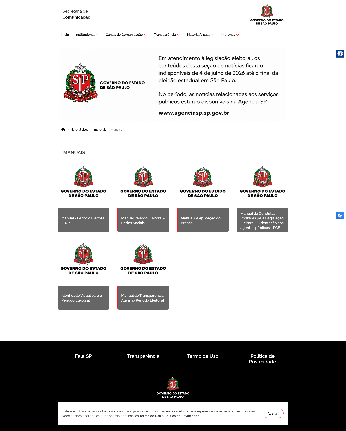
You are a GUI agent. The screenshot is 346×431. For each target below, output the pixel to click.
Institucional (85, 34)
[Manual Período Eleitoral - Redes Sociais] (143, 196)
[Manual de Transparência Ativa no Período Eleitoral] (143, 273)
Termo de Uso (202, 356)
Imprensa (228, 34)
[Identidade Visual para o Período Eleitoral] (83, 273)
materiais (100, 129)
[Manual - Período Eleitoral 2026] (83, 196)
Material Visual (198, 34)
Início (65, 34)
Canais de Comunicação (124, 34)
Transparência (165, 34)
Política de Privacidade (262, 358)
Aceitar (273, 413)
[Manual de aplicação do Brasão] (203, 196)
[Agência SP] (195, 113)
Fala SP (83, 356)
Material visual (79, 129)
